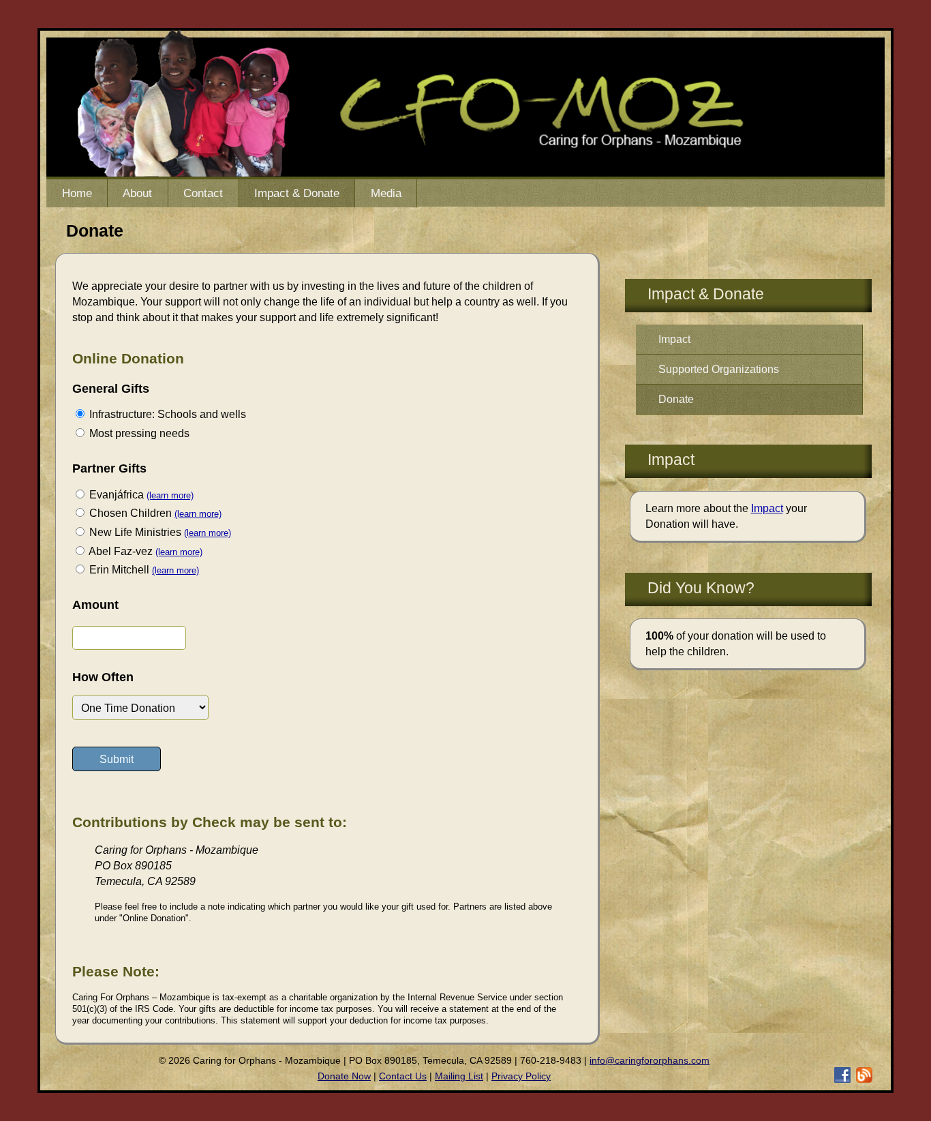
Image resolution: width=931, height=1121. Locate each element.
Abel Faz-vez (120, 551)
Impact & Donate (296, 193)
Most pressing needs (138, 433)
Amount (95, 605)
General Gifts (110, 388)
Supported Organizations (718, 369)
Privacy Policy (521, 1076)
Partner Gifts (109, 468)
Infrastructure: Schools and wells (166, 414)
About (137, 193)
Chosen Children (129, 513)
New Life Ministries (134, 532)
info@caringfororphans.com (649, 1060)
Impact (674, 339)
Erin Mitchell (118, 569)
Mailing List (459, 1076)
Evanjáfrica (115, 494)
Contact (203, 193)
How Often (103, 677)
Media (386, 193)
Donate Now (344, 1076)
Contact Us (403, 1076)
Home (77, 193)
